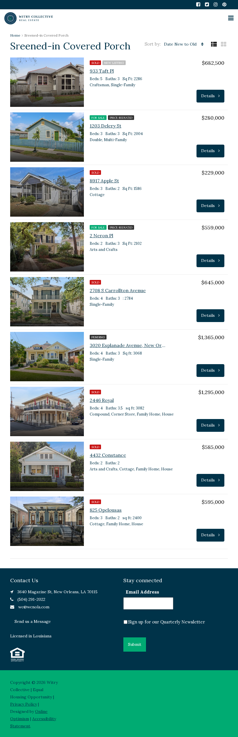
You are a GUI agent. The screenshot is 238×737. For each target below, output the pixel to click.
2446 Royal (102, 400)
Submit (134, 644)
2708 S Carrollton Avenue (118, 290)
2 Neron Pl (101, 235)
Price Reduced (121, 118)
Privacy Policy (23, 704)
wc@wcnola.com (33, 607)
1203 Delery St (105, 126)
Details (208, 95)
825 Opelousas (106, 510)
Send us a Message (33, 621)
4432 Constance (108, 455)
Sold (95, 63)
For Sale (98, 118)
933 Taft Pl (102, 71)
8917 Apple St (104, 181)
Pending (98, 337)
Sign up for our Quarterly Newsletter (166, 622)
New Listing (114, 63)
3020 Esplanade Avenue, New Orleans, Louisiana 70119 (127, 345)
